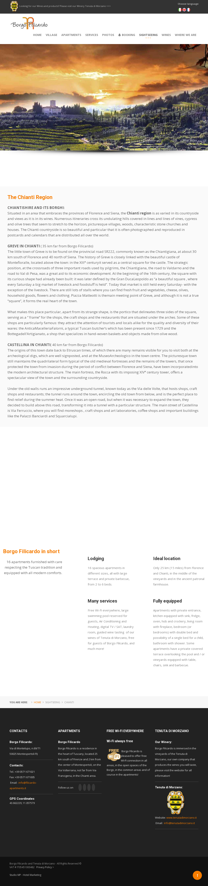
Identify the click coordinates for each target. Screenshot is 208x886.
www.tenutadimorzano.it (181, 817)
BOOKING (128, 35)
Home (37, 702)
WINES (166, 35)
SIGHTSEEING (148, 35)
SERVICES (91, 35)
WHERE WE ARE (185, 35)
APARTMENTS (71, 35)
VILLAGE (51, 35)
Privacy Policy (44, 867)
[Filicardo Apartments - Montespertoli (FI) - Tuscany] (29, 20)
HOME (37, 35)
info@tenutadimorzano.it (179, 823)
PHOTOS (108, 35)
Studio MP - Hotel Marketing (25, 875)
